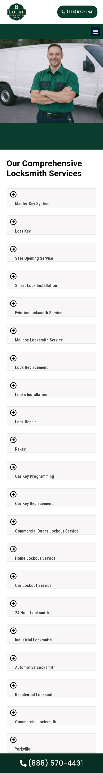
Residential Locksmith (35, 694)
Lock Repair (25, 421)
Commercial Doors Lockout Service (46, 531)
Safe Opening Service (34, 258)
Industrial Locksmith (33, 639)
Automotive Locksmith (35, 667)
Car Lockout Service (33, 585)
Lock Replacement (31, 367)
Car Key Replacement (34, 503)
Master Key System (32, 203)
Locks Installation (31, 394)
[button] (95, 31)
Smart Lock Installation (36, 285)
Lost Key (23, 231)
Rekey (20, 449)
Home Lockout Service (35, 558)
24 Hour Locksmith (32, 612)
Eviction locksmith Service (38, 312)
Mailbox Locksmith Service (39, 339)
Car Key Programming (34, 476)
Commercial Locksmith (35, 721)
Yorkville (22, 749)
